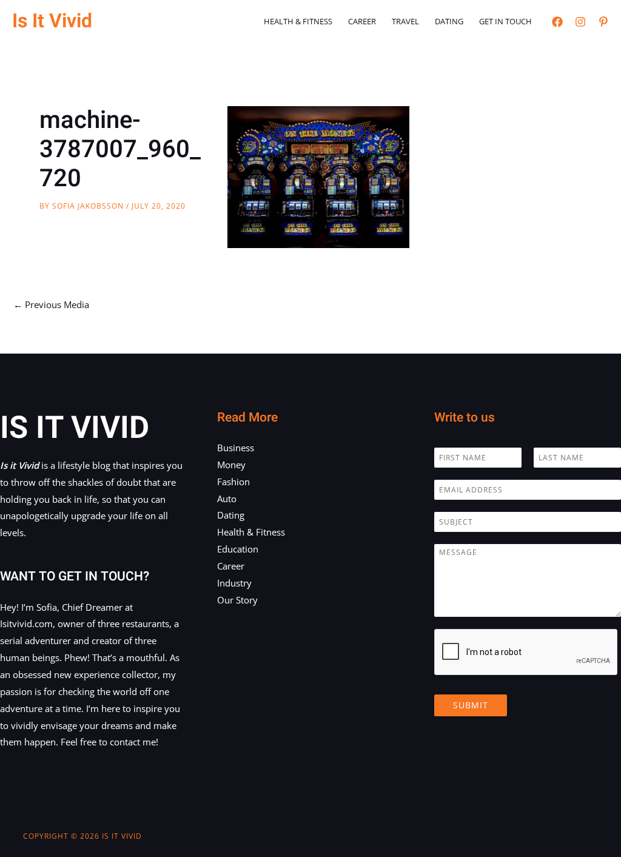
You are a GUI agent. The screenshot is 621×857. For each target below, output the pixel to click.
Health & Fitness (298, 21)
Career (362, 21)
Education (237, 549)
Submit (470, 705)
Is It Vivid (52, 21)
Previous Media (51, 304)
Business (235, 448)
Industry (234, 583)
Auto (227, 498)
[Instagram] (580, 21)
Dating (449, 21)
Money (231, 465)
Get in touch (505, 21)
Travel (405, 21)
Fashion (233, 482)
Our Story (237, 600)
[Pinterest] (603, 21)
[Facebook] (557, 21)
